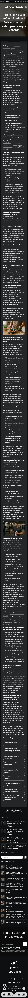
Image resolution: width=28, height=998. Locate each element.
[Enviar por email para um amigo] (15, 811)
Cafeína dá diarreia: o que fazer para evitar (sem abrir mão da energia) (16, 879)
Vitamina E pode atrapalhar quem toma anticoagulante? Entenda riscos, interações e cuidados (15, 867)
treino (17, 117)
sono (14, 425)
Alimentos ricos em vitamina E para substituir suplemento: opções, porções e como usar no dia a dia (15, 916)
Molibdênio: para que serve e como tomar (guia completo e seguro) (16, 910)
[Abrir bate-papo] (23, 988)
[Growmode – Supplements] (14, 6)
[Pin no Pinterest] (18, 811)
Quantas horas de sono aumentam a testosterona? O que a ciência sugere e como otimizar (16, 897)
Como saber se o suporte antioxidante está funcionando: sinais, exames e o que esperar (14, 885)
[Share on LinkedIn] (20, 811)
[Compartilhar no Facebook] (10, 811)
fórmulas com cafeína (17, 171)
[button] (2, 7)
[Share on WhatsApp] (7, 811)
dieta (8, 180)
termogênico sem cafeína (15, 135)
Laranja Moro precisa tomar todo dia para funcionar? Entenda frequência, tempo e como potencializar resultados (16, 904)
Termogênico (14, 11)
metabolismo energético (12, 379)
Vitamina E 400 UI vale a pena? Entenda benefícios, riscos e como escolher (15, 891)
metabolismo (7, 143)
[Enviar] (25, 857)
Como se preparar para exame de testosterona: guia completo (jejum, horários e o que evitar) (16, 922)
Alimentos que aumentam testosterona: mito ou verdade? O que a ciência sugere (16, 873)
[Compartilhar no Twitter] (12, 811)
